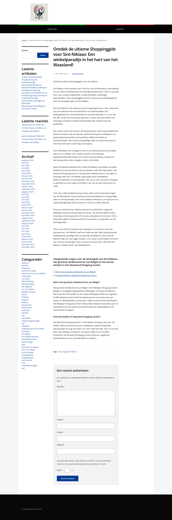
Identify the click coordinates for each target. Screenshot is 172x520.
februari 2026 (27, 176)
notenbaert (26, 318)
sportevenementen (29, 339)
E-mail (60, 432)
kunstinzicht (26, 305)
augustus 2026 (28, 160)
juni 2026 (25, 165)
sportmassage (27, 342)
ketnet (24, 294)
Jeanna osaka (27, 136)
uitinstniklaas (27, 125)
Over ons (52, 29)
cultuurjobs (26, 276)
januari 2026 (27, 178)
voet (23, 363)
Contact (120, 29)
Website (60, 445)
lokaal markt (27, 307)
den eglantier (27, 286)
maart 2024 (26, 236)
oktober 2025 (27, 186)
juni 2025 (25, 197)
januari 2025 (27, 210)
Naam (60, 419)
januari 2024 (27, 242)
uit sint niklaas (27, 352)
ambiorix (25, 263)
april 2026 (26, 171)
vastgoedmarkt (28, 357)
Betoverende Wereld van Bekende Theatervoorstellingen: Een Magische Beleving (34, 87)
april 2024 (26, 234)
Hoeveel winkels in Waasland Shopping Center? (76, 275)
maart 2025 (26, 205)
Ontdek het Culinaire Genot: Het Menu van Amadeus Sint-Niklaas (34, 128)
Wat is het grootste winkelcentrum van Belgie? (75, 272)
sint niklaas (26, 334)
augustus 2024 (28, 223)
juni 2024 (25, 228)
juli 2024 (25, 226)
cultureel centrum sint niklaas (33, 273)
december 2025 (28, 181)
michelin (25, 313)
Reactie (61, 386)
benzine (25, 265)
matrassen (26, 310)
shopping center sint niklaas (33, 328)
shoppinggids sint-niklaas (68, 352)
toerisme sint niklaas (30, 347)
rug (23, 323)
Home (24, 40)
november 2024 (28, 215)
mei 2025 (25, 199)
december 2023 (28, 244)
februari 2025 (27, 207)
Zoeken (25, 50)
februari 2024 (27, 239)
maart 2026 (26, 173)
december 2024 (28, 213)
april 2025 (26, 202)
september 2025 (28, 189)
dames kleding (27, 281)
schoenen (25, 326)
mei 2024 (25, 231)
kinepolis (25, 300)
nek (23, 315)
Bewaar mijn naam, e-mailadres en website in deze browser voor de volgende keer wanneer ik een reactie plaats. (84, 462)
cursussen (26, 278)
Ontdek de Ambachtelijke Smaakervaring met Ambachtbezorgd (32, 79)
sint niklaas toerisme (30, 336)
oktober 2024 (27, 218)
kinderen (25, 297)
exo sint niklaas (28, 289)
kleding (24, 302)
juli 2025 (25, 194)
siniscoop (25, 331)
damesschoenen (28, 284)
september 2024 (28, 220)
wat (23, 368)
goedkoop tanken (29, 292)
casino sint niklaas (29, 271)
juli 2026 (25, 163)
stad (23, 344)
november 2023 (28, 247)
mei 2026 (25, 168)
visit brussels (27, 360)
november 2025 (28, 184)
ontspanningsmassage (31, 321)
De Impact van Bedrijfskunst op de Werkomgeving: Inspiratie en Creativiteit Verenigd (34, 95)
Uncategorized (27, 355)
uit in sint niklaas (28, 349)
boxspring (26, 268)
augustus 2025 (28, 192)
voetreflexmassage (29, 365)
